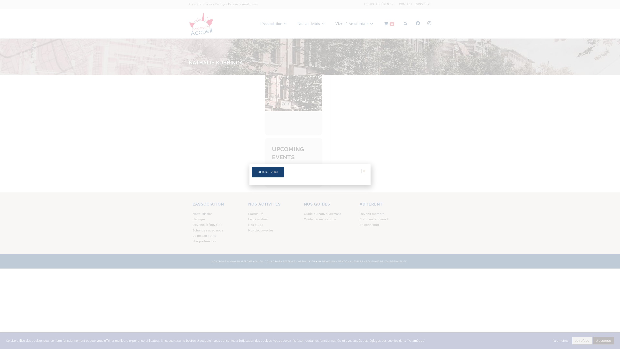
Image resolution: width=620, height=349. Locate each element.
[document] (310, 174)
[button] (364, 171)
